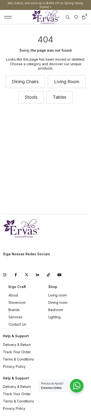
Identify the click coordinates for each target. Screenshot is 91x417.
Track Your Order (17, 352)
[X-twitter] (26, 275)
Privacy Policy (14, 366)
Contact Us (17, 324)
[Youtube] (59, 275)
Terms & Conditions (18, 359)
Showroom (17, 302)
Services (15, 317)
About (13, 295)
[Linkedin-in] (37, 275)
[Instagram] (5, 275)
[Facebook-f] (15, 275)
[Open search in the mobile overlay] (68, 17)
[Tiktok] (48, 275)
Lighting (54, 317)
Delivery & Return (17, 345)
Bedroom (55, 310)
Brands (14, 310)
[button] (8, 17)
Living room (57, 295)
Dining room (57, 302)
